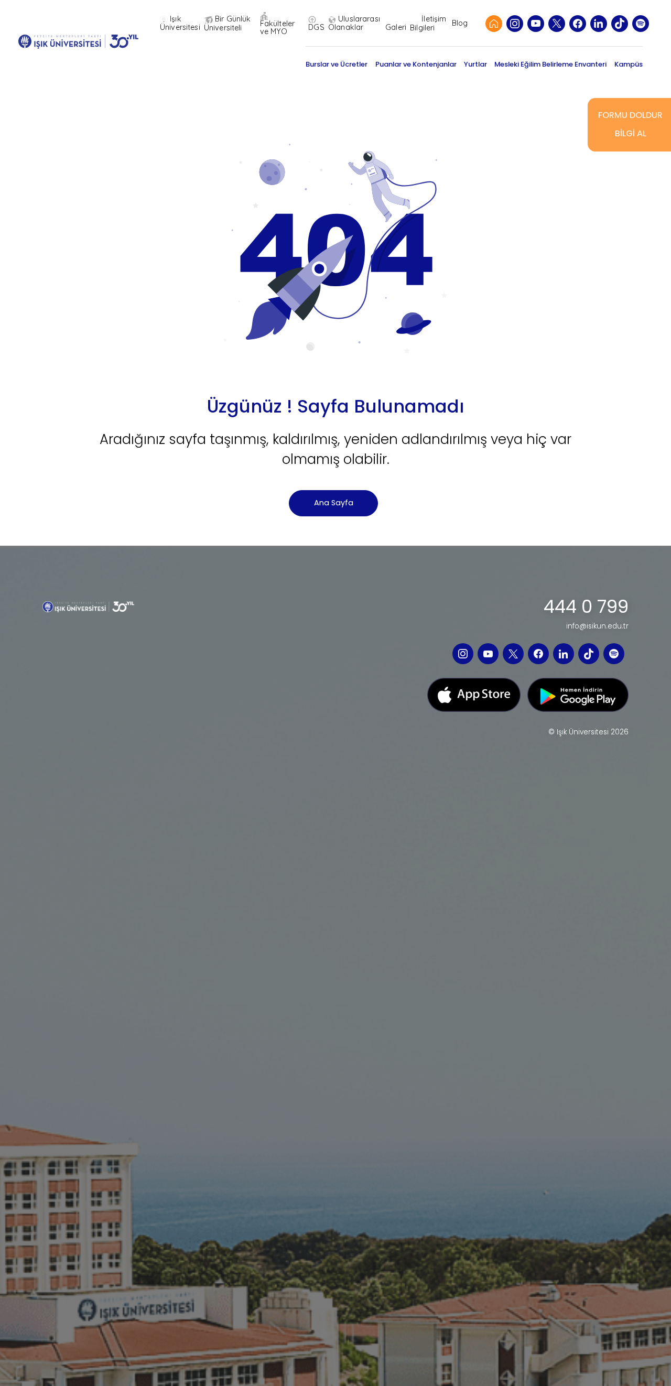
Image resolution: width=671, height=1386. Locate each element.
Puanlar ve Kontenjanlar (416, 64)
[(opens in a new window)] (514, 23)
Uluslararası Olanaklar (354, 23)
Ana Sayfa (333, 502)
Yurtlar (475, 64)
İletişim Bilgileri (428, 23)
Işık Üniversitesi (180, 23)
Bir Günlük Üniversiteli (227, 23)
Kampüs (628, 64)
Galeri (395, 27)
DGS (316, 27)
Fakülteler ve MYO (277, 27)
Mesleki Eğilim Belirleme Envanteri (550, 64)
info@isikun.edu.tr (597, 626)
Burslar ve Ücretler (336, 64)
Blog (460, 23)
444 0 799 (586, 607)
